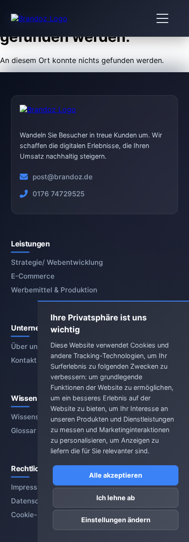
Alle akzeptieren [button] (115, 475)
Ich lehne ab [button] (115, 498)
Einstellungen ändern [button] (115, 520)
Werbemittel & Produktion (54, 289)
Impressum (29, 487)
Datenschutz (32, 500)
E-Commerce (33, 276)
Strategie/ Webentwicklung (57, 262)
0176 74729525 (58, 193)
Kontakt (24, 360)
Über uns (26, 346)
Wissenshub (31, 416)
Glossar (23, 430)
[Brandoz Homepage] (39, 18)
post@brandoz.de (63, 176)
